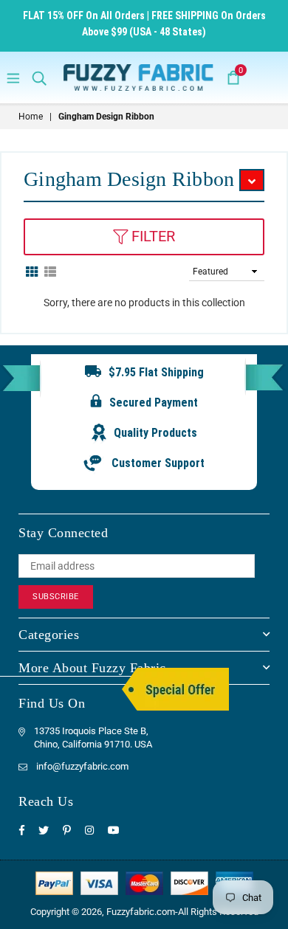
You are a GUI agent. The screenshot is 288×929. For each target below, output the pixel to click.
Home (30, 116)
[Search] (39, 77)
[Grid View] (32, 270)
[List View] (50, 270)
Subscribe (55, 596)
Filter (151, 236)
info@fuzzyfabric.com (82, 766)
